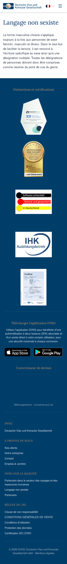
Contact (9, 458)
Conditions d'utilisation (17, 522)
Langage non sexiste (16, 489)
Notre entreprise (14, 453)
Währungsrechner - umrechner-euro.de (33, 404)
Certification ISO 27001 (18, 533)
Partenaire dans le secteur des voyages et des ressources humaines (31, 482)
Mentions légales (44, 553)
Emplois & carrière (15, 464)
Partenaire (11, 495)
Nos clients (11, 448)
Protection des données (18, 528)
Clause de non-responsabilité (21, 512)
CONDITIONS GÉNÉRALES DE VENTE (29, 517)
